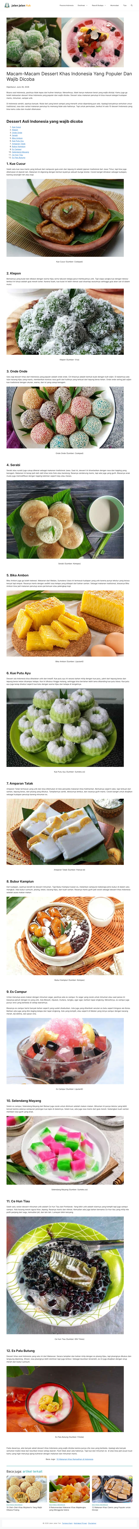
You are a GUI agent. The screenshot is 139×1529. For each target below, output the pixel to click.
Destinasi (81, 5)
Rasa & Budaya (97, 5)
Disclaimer (92, 1523)
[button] (132, 5)
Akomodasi (114, 5)
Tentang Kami (67, 1523)
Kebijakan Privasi (80, 1523)
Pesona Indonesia (66, 5)
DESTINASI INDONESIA (14, 1505)
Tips (125, 5)
